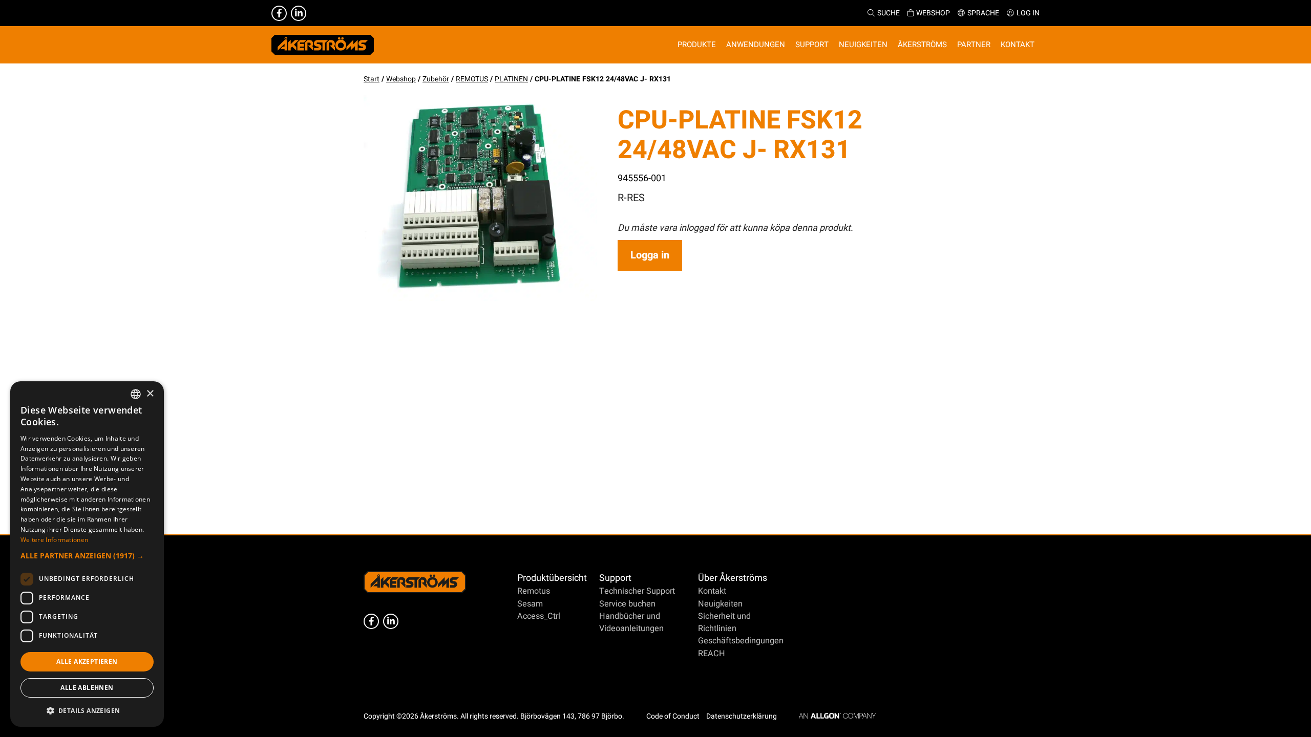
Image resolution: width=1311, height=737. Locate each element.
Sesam (530, 604)
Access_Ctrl (538, 616)
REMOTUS (472, 79)
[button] (87, 555)
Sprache (983, 13)
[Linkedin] (298, 13)
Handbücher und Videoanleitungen (631, 622)
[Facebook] (279, 13)
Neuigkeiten (720, 604)
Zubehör (435, 79)
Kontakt (712, 591)
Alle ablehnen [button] (86, 687)
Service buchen (627, 604)
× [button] (150, 394)
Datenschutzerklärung (741, 716)
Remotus (533, 591)
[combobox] (136, 394)
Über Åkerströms (732, 578)
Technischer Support (637, 591)
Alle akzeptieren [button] (86, 661)
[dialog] (87, 554)
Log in (1028, 13)
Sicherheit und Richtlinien (724, 622)
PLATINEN (511, 79)
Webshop (933, 13)
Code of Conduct (673, 716)
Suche (888, 13)
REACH (711, 653)
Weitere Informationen (54, 539)
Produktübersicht (552, 578)
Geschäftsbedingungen (741, 641)
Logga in (649, 255)
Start (371, 79)
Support (615, 578)
